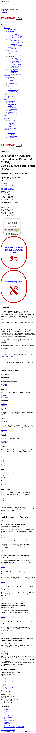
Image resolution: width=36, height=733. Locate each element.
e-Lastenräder (15, 61)
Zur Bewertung (12, 125)
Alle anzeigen (11, 31)
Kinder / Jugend (16, 55)
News (5, 719)
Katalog (6, 712)
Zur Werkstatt (11, 123)
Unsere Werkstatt (12, 120)
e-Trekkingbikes (16, 36)
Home (6, 709)
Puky (9, 53)
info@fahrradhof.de (6, 188)
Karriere (10, 98)
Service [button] (6, 99)
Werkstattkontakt (12, 122)
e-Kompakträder (16, 52)
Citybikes (14, 71)
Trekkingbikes (16, 37)
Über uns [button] (6, 95)
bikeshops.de (31, 731)
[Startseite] (12, 23)
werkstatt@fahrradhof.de (7, 189)
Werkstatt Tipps (12, 128)
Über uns (10, 96)
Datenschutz (7, 725)
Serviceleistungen (12, 109)
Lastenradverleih (12, 117)
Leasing (10, 106)
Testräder (10, 112)
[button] (3, 12)
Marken (6, 714)
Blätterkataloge (12, 104)
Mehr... (3, 535)
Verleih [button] (6, 115)
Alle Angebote (12, 77)
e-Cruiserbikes (16, 60)
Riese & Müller (12, 56)
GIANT (10, 47)
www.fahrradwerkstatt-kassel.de (9, 356)
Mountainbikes (13, 90)
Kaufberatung (8, 717)
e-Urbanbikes (15, 66)
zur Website (4, 384)
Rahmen (14, 48)
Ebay (9, 93)
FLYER (10, 39)
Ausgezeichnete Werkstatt (8, 730)
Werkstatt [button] (6, 118)
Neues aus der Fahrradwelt (15, 114)
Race (13, 72)
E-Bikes (11, 80)
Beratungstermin (12, 101)
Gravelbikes (12, 86)
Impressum (11, 137)
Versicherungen (12, 107)
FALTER (10, 33)
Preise (9, 126)
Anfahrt (10, 131)
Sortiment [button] (7, 28)
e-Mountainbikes (17, 42)
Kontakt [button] (6, 129)
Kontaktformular (12, 134)
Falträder (14, 67)
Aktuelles (10, 102)
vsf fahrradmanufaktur (14, 69)
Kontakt (6, 722)
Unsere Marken (12, 29)
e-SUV (14, 44)
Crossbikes (11, 79)
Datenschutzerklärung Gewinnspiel (14, 727)
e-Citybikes (15, 34)
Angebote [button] (7, 75)
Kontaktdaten (11, 133)
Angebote (7, 711)
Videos (10, 110)
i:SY (9, 50)
